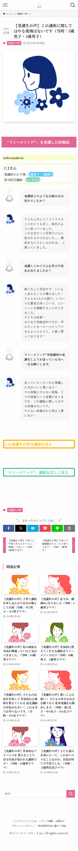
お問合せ (60, 821)
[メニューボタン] (5, 5)
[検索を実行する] (70, 794)
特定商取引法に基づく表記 (52, 825)
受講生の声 (14, 43)
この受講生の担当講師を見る (28, 444)
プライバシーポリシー (24, 825)
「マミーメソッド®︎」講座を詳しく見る (36, 472)
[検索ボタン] (73, 5)
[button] (8, 528)
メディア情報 (46, 821)
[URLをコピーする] (69, 528)
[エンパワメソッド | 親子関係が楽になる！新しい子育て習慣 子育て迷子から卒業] (39, 5)
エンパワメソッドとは (25, 821)
